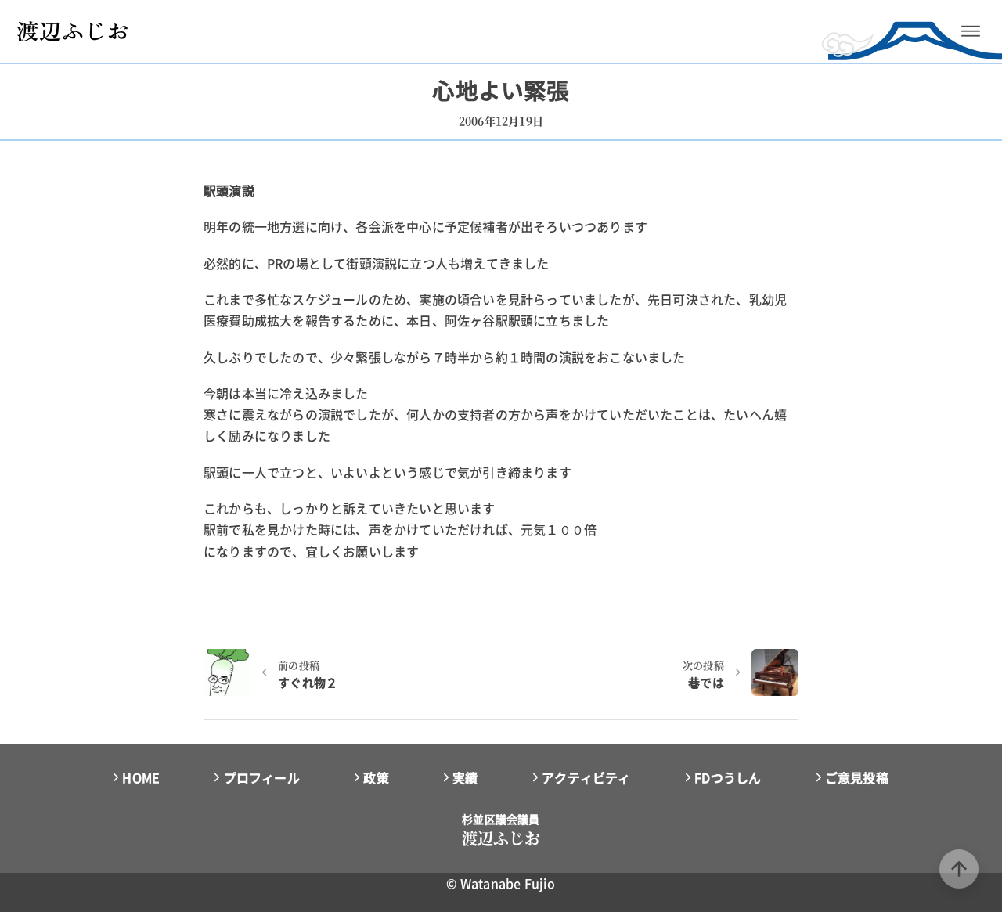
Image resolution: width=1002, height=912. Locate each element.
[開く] (970, 31)
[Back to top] (959, 869)
